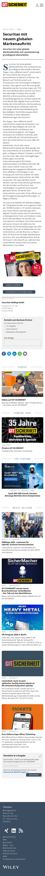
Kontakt (7, 842)
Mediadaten (9, 848)
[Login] (37, 5)
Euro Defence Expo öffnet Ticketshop (18, 734)
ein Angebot (11, 326)
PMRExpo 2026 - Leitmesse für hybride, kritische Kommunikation (18, 543)
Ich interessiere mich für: (14, 323)
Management (14, 586)
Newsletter (9, 837)
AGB (5, 856)
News (19, 29)
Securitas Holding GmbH (13, 302)
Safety (7, 821)
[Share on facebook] (4, 354)
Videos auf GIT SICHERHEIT (14, 400)
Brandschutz (10, 816)
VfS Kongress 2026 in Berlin (14, 634)
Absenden (34, 775)
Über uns (8, 845)
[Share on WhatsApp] (20, 354)
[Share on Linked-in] (14, 354)
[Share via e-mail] (25, 354)
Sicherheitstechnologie (19, 292)
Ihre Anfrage (9, 338)
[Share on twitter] (9, 354)
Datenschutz (10, 853)
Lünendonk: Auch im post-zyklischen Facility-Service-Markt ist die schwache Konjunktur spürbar (18, 683)
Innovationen (13, 285)
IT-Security (15, 539)
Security (13, 632)
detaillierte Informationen (16, 332)
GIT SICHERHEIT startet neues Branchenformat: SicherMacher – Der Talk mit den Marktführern (17, 591)
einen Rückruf (11, 329)
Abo (5, 839)
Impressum (9, 851)
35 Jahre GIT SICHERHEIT (13, 448)
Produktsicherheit (14, 859)
